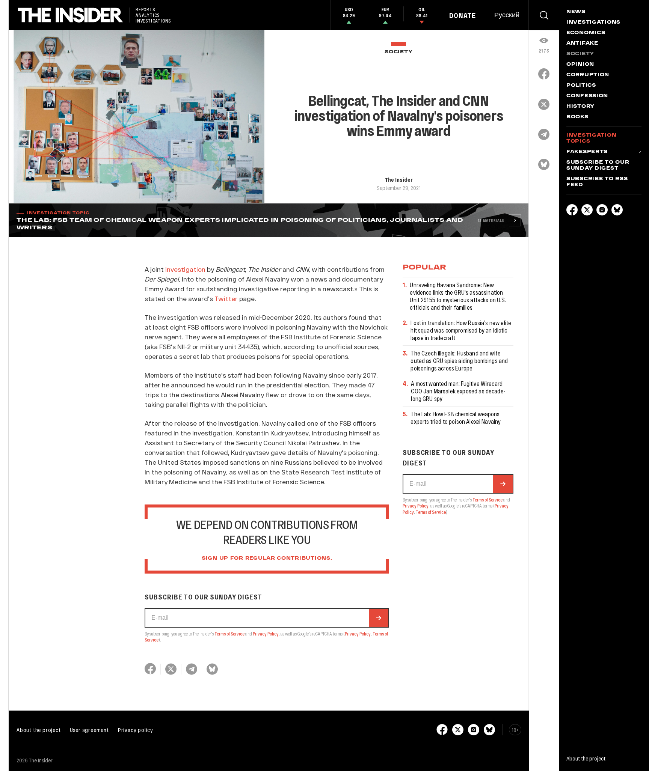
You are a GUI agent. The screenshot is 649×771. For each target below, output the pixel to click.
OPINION (580, 64)
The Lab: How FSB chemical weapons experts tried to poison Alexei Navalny (456, 417)
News (576, 12)
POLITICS (581, 85)
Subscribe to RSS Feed (597, 182)
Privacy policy (135, 729)
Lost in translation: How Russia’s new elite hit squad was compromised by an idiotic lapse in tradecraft (461, 330)
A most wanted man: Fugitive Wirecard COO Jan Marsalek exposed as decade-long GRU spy (458, 391)
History (580, 106)
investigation (185, 269)
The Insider (399, 179)
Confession (587, 96)
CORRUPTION (587, 75)
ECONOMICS (585, 33)
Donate (462, 15)
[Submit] (378, 618)
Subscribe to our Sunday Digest (597, 165)
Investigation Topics (591, 138)
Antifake (582, 43)
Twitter (226, 298)
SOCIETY (398, 52)
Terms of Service (229, 633)
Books (577, 117)
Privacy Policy (266, 633)
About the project (39, 729)
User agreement (89, 729)
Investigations (593, 22)
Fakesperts (587, 152)
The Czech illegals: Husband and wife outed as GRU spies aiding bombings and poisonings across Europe (459, 360)
